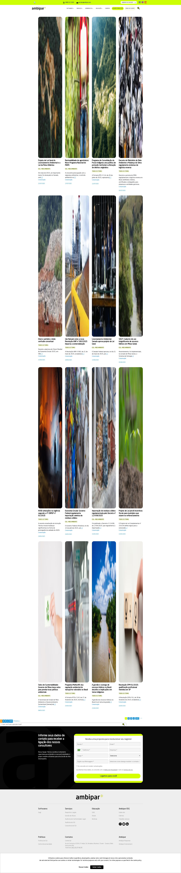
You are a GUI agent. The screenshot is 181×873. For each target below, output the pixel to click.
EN (143, 2)
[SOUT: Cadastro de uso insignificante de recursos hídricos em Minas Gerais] (131, 266)
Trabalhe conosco (124, 819)
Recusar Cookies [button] (83, 867)
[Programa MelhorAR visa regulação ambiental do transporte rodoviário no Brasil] (77, 612)
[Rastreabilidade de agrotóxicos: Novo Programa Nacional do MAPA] (77, 87)
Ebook (94, 816)
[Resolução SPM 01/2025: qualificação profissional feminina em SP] (131, 612)
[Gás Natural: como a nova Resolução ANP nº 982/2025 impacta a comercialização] (77, 266)
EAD (93, 812)
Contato (107, 8)
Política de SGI (42, 841)
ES (145, 2)
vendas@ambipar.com (85, 2)
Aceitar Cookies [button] (96, 867)
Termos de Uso (128, 770)
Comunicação (42, 179)
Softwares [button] (70, 8)
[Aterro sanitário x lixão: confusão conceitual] (50, 266)
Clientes (121, 816)
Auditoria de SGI (70, 822)
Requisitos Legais (70, 812)
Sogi (39, 812)
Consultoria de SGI (70, 826)
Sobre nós (122, 812)
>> (141, 718)
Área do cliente (130, 8)
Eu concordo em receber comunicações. (90, 766)
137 (137, 718)
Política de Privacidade (110, 770)
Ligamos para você (117, 8)
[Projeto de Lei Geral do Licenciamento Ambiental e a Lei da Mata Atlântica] (50, 87)
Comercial (68, 841)
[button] (123, 724)
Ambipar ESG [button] (88, 8)
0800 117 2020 (69, 2)
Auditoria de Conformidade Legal (75, 819)
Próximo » (17, 721)
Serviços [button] (79, 8)
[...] (42, 177)
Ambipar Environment (125, 844)
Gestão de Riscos (70, 816)
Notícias (94, 819)
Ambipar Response (124, 841)
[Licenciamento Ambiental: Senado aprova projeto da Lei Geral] (104, 266)
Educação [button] (99, 8)
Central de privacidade (45, 844)
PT (140, 2)
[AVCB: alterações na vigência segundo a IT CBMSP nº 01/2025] (50, 438)
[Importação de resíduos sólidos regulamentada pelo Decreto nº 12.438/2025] (104, 438)
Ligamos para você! (108, 776)
